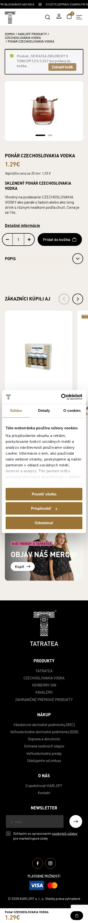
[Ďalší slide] (77, 299)
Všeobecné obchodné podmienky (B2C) (44, 724)
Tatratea (44, 670)
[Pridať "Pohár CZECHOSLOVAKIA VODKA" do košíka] (76, 915)
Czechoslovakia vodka (44, 677)
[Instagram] (50, 863)
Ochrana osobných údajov (44, 746)
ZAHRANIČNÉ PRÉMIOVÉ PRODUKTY (44, 699)
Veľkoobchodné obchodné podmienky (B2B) (44, 731)
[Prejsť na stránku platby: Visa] (36, 885)
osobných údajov (64, 833)
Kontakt (44, 792)
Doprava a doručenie (44, 738)
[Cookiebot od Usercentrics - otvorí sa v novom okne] (62, 397)
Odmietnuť (44, 523)
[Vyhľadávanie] (47, 17)
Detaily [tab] (44, 410)
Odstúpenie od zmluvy (44, 760)
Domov (10, 34)
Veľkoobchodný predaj (44, 753)
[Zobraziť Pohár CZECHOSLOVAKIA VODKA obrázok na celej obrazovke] (44, 107)
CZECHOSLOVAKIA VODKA (23, 37)
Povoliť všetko (44, 494)
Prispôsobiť (41, 508)
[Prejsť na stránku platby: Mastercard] (52, 885)
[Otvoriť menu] (79, 17)
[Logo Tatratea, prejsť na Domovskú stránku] (44, 628)
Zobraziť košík (62, 67)
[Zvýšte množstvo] (29, 239)
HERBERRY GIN (44, 685)
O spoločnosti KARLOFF (44, 785)
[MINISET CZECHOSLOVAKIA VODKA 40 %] (38, 356)
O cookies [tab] (72, 410)
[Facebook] (37, 863)
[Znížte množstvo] (7, 239)
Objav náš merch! (44, 554)
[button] (40, 135)
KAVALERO (44, 692)
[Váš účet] (59, 16)
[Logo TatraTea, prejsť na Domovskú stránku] (10, 17)
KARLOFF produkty (32, 34)
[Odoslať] (75, 821)
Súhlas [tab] (16, 410)
